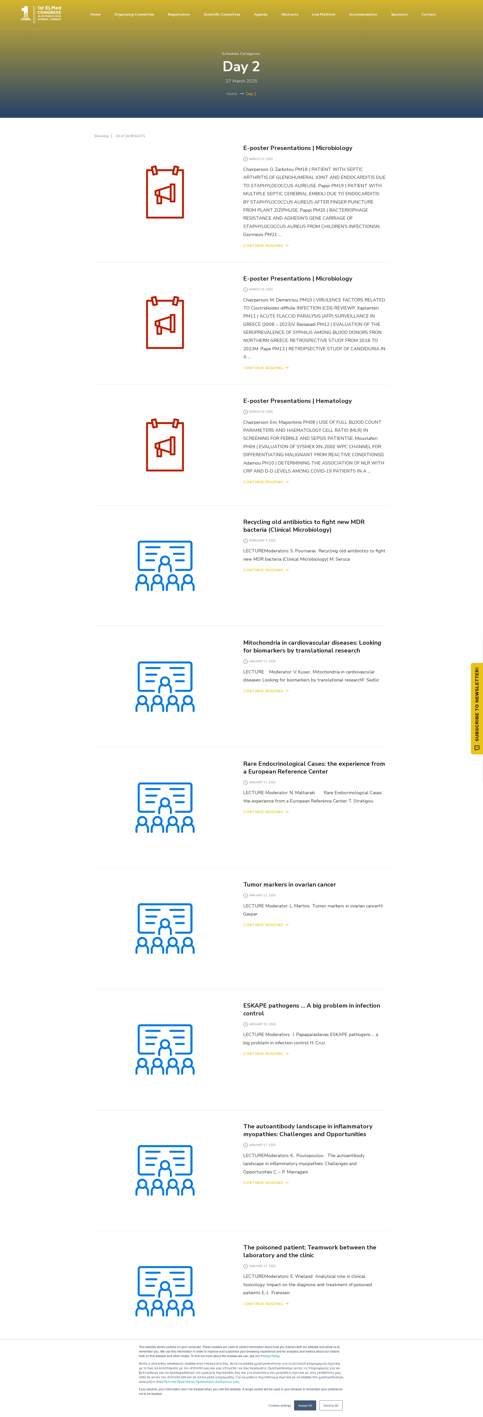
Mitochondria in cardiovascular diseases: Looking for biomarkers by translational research (312, 647)
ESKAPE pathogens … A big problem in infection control (311, 1009)
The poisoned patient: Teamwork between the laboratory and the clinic (309, 1251)
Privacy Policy (270, 1356)
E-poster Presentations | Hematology (297, 401)
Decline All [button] (331, 1405)
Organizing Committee (134, 14)
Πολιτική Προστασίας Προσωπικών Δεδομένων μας (201, 1381)
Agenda (260, 14)
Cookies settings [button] (279, 1405)
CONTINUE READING (263, 245)
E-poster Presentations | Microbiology (297, 148)
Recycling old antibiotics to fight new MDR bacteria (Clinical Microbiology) (304, 526)
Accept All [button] (305, 1405)
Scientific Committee (222, 14)
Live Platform (323, 14)
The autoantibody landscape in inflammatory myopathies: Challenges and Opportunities (308, 1130)
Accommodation (363, 14)
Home (95, 14)
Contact (428, 14)
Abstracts (289, 14)
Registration (179, 14)
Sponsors (399, 14)
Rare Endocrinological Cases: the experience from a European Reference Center (314, 768)
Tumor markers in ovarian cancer (290, 884)
